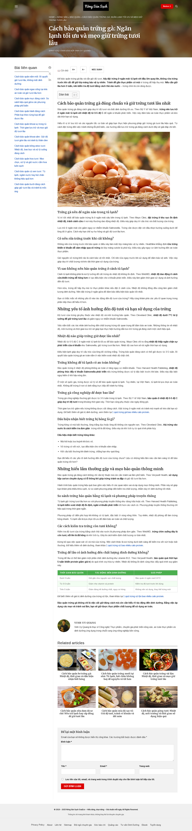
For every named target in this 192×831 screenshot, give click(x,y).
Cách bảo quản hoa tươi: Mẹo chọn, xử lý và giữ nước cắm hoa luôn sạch (30, 162)
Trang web (144, 766)
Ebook (145, 825)
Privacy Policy (37, 825)
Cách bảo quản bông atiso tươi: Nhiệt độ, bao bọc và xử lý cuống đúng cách (30, 149)
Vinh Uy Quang (83, 51)
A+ (73, 69)
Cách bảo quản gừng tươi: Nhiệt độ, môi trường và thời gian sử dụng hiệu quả (158, 713)
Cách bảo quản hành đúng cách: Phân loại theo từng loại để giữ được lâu (30, 115)
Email (103, 766)
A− (83, 69)
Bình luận (66, 742)
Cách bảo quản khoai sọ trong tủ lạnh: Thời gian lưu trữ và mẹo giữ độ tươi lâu (31, 128)
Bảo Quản (75, 17)
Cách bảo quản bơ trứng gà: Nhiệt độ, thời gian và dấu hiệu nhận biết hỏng (76, 676)
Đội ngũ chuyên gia (83, 825)
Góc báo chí (99, 825)
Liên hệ (58, 825)
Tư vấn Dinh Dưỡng (130, 825)
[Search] (176, 6)
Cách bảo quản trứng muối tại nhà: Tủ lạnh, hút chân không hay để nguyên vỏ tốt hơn (117, 676)
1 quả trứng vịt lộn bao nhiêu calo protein (143, 596)
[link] (50, 67)
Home (52, 17)
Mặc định (97, 69)
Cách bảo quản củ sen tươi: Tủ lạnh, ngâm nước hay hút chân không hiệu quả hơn (29, 175)
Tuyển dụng (155, 825)
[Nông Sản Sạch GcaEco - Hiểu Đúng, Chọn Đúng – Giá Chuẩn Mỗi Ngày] (96, 6)
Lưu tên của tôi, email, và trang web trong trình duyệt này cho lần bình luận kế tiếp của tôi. (110, 779)
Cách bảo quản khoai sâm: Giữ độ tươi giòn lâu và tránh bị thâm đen (31, 138)
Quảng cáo (113, 825)
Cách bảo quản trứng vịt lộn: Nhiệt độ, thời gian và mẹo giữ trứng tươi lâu (158, 676)
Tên (63, 766)
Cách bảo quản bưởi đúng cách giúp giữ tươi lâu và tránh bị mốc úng (30, 188)
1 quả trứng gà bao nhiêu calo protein (130, 412)
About (49, 825)
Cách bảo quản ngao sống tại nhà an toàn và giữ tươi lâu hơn (30, 91)
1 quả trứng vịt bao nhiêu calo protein (124, 545)
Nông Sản (62, 17)
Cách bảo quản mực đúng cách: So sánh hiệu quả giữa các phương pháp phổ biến (31, 102)
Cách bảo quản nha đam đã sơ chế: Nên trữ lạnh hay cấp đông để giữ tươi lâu (76, 713)
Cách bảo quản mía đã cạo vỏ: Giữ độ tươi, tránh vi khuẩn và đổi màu (117, 713)
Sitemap (68, 825)
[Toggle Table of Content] (73, 94)
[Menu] (16, 6)
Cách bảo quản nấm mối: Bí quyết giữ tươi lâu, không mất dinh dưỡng (31, 80)
